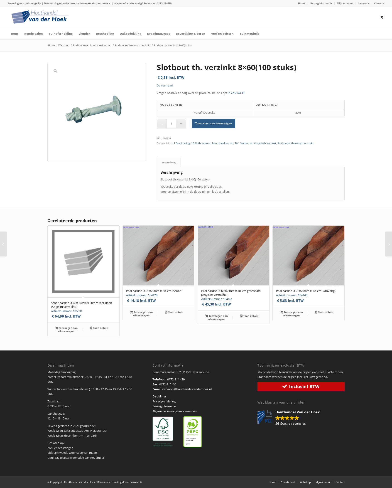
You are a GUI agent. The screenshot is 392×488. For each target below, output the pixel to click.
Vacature (363, 3)
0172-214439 (164, 3)
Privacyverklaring (164, 401)
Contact (379, 3)
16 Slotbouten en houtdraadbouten (212, 143)
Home (302, 3)
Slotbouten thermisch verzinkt (295, 143)
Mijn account (345, 3)
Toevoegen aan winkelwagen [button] (68, 329)
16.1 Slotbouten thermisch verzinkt (255, 143)
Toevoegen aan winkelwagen (213, 123)
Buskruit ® (136, 482)
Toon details (100, 328)
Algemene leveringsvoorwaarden (174, 411)
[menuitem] (302, 3)
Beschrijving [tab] (169, 162)
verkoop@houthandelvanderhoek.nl (187, 389)
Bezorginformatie (321, 3)
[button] (290, 418)
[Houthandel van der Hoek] (40, 17)
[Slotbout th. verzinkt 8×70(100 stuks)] (388, 244)
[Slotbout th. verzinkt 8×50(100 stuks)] (3, 244)
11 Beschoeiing (181, 143)
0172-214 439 (176, 379)
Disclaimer (159, 396)
